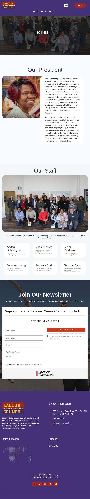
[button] (66, 5)
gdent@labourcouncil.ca (71, 272)
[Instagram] (46, 11)
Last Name (10, 336)
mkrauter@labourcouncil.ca (44, 253)
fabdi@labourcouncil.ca (43, 270)
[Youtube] (42, 11)
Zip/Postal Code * (12, 351)
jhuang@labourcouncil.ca (15, 270)
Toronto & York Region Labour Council (28, 364)
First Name (10, 329)
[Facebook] (34, 11)
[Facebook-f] (34, 484)
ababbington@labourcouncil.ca (17, 255)
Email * (8, 343)
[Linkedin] (50, 11)
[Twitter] (40, 484)
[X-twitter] (38, 11)
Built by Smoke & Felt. (52, 477)
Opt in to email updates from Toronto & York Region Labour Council (65, 337)
